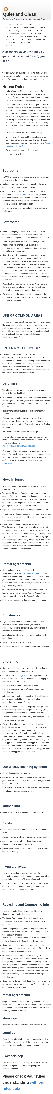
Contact (9, 45)
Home (8, 24)
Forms (39, 30)
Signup (19, 30)
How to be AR (29, 27)
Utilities (31, 24)
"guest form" (22, 194)
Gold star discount (27, 42)
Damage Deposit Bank (16, 33)
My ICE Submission (36, 39)
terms (29, 30)
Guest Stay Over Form (28, 36)
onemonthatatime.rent (31, 573)
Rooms (19, 24)
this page (19, 675)
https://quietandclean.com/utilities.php (18, 446)
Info (40, 24)
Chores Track (12, 27)
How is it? (10, 42)
